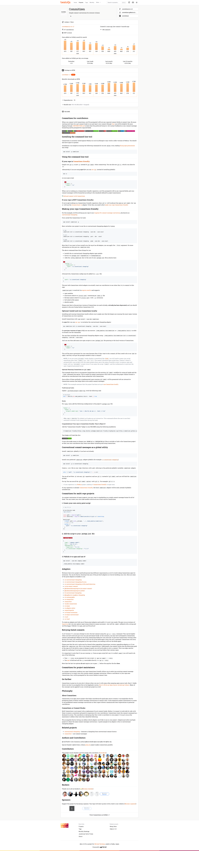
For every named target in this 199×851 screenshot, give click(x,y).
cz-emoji (67, 606)
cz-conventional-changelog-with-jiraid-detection (79, 584)
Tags (86, 2)
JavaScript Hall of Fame (86, 834)
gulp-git (87, 745)
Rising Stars (113, 826)
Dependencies (69, 100)
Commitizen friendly (81, 161)
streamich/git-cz (77, 205)
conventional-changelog (69, 215)
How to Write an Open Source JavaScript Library (114, 685)
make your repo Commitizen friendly (116, 205)
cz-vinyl (67, 619)
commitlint (68, 601)
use (93, 169)
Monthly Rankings (84, 831)
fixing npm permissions (127, 145)
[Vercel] (103, 847)
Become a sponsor (130, 804)
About (80, 836)
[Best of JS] (66, 2)
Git (70, 16)
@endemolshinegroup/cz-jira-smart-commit (78, 588)
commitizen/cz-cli (67, 26)
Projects (81, 2)
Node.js (79, 484)
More (97, 2)
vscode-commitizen (70, 604)
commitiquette (69, 610)
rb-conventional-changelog (72, 593)
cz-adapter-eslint (69, 608)
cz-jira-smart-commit (71, 586)
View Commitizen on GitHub (98, 815)
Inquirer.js (65, 624)
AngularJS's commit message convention (107, 213)
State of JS (113, 829)
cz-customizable (69, 597)
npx (68, 660)
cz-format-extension (70, 612)
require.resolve (86, 290)
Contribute (102, 753)
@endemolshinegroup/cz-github (74, 590)
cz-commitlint (69, 599)
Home (75, 2)
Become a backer (87, 789)
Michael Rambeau (100, 844)
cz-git (66, 617)
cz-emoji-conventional (71, 614)
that (113, 124)
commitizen (65, 74)
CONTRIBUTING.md (79, 126)
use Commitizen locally (111, 384)
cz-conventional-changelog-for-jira (75, 582)
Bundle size (76, 104)
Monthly (92, 2)
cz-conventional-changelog (73, 580)
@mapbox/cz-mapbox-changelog (74, 595)
